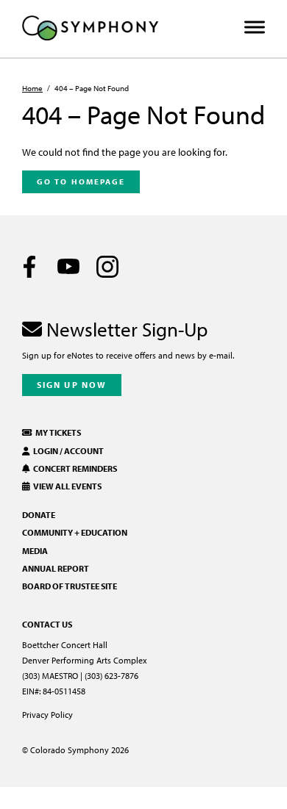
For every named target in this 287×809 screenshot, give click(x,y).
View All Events (66, 486)
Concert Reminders (73, 468)
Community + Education (74, 532)
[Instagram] (107, 267)
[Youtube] (68, 267)
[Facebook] (29, 267)
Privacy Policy (47, 714)
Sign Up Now (72, 384)
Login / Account (67, 450)
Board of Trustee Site (69, 586)
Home (32, 88)
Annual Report (55, 568)
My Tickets (56, 432)
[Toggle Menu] (254, 27)
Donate (38, 514)
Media (35, 550)
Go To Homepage (81, 181)
